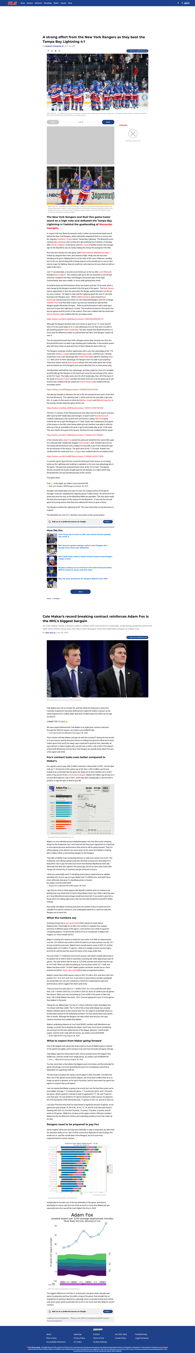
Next (108, 122)
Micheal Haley (103, 253)
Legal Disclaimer (142, 1338)
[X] (182, 3)
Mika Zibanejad (60, 242)
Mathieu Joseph (62, 354)
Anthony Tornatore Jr (54, 46)
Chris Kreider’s (84, 443)
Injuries (63, 3)
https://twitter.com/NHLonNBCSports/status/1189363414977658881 (75, 435)
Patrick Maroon (87, 253)
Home (49, 598)
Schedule (38, 3)
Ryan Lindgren (60, 275)
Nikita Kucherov (84, 297)
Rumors (30, 3)
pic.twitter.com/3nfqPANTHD (97, 1057)
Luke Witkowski (105, 272)
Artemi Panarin (86, 382)
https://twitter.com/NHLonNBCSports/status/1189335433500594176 (75, 319)
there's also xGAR (70, 970)
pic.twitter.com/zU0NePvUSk (82, 730)
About (48, 1334)
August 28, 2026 (81, 733)
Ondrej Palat (84, 357)
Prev (53, 122)
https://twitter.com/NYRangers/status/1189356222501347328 (72, 389)
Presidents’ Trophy (64, 239)
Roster (56, 3)
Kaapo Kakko (87, 354)
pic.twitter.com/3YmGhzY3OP (59, 883)
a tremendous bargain (76, 775)
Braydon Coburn (63, 379)
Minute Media (36, 1347)
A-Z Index (78, 1342)
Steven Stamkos (53, 314)
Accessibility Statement (56, 1342)
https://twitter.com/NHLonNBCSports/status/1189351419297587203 (75, 408)
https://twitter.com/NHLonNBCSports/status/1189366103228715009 (75, 456)
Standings (48, 3)
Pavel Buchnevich (101, 416)
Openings (77, 1334)
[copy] (59, 50)
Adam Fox (67, 440)
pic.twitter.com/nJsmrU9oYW (76, 483)
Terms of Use (98, 1338)
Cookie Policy (120, 1338)
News (23, 3)
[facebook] (178, 3)
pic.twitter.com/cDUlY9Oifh (93, 1033)
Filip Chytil (99, 419)
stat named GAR (72, 923)
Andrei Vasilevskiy (70, 330)
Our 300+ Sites (121, 1334)
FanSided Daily (141, 1334)
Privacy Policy (79, 1338)
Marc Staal (83, 245)
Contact (96, 1334)
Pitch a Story (51, 1338)
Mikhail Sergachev (103, 400)
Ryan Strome (108, 288)
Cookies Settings (100, 1342)
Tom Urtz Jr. (50, 633)
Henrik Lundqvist (58, 245)
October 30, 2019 (81, 486)
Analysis (56, 598)
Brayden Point (53, 303)
